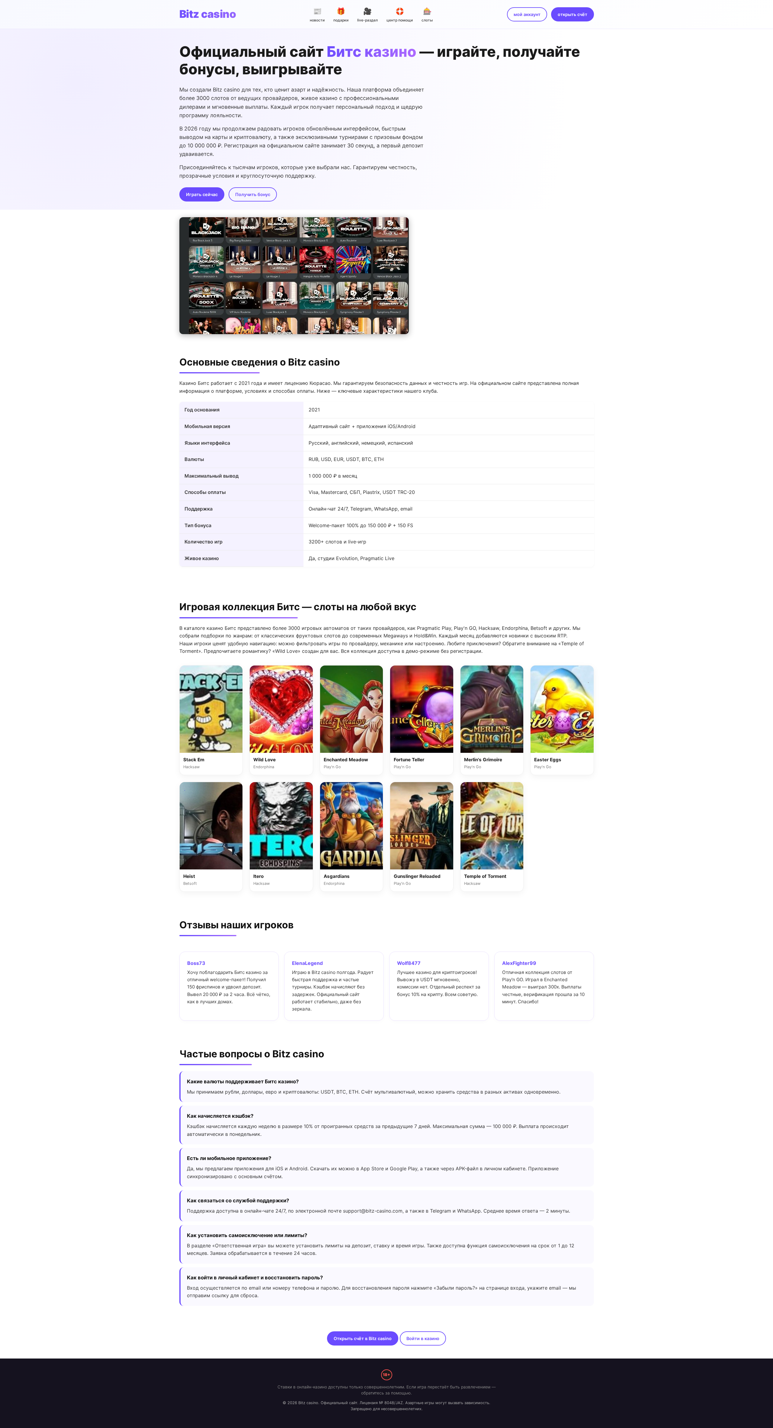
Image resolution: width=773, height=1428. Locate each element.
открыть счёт (572, 14)
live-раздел (367, 14)
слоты (427, 14)
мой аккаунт (527, 14)
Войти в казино (422, 1338)
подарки (340, 14)
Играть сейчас (202, 194)
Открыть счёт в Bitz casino (363, 1338)
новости (317, 14)
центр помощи (399, 14)
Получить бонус (252, 194)
